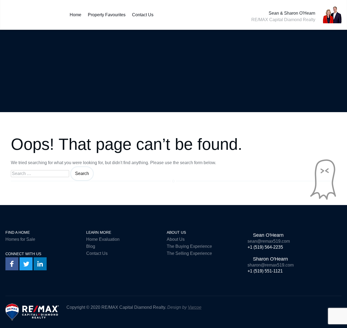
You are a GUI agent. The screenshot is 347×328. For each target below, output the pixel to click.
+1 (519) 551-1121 (265, 271)
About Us (176, 239)
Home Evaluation (103, 239)
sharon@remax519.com (271, 265)
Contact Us (142, 13)
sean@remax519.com (269, 241)
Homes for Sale (20, 239)
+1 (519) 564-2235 (265, 247)
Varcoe (194, 307)
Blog (90, 246)
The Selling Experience (189, 253)
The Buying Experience (189, 246)
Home (75, 13)
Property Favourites (107, 13)
